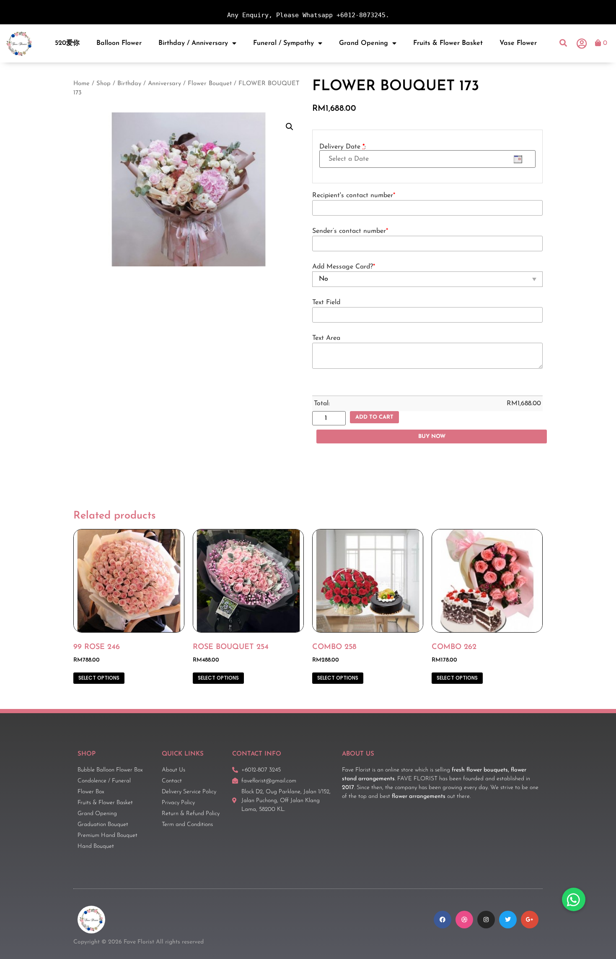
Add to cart (374, 417)
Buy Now (431, 436)
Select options (98, 677)
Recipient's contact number (353, 195)
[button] (563, 43)
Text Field (326, 302)
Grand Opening (363, 43)
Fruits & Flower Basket (448, 43)
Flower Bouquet (210, 84)
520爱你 (67, 43)
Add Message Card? (343, 266)
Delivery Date (342, 146)
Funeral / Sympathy (283, 43)
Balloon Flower (119, 43)
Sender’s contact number (350, 231)
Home (81, 84)
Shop (103, 84)
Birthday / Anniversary (193, 43)
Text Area (326, 338)
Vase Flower (518, 43)
